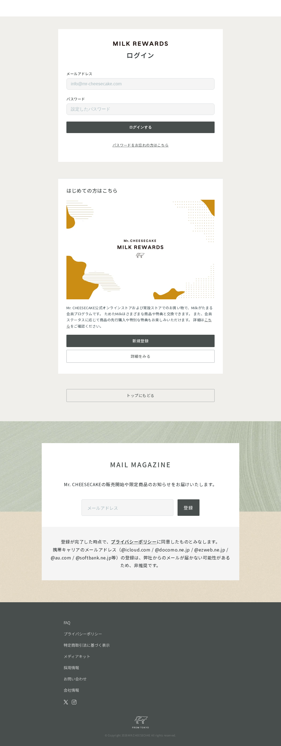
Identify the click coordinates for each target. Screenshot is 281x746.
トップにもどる (140, 395)
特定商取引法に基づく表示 (87, 645)
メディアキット (77, 656)
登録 (188, 507)
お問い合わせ (75, 679)
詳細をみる (141, 356)
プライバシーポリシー (133, 541)
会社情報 (71, 690)
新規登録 (140, 341)
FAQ (67, 622)
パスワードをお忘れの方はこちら (141, 145)
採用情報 (71, 667)
